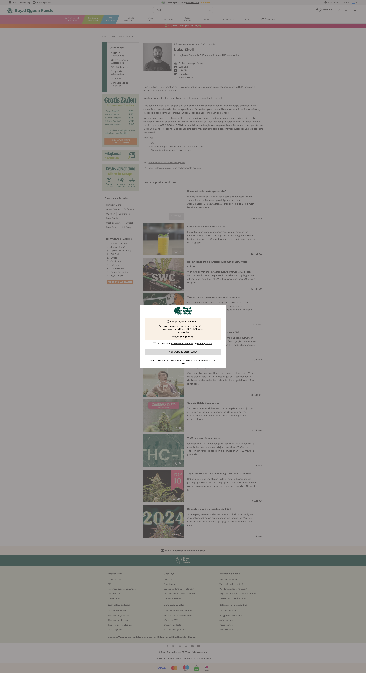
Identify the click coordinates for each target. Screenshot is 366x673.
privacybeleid (204, 343)
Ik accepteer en (184, 343)
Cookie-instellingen (182, 343)
